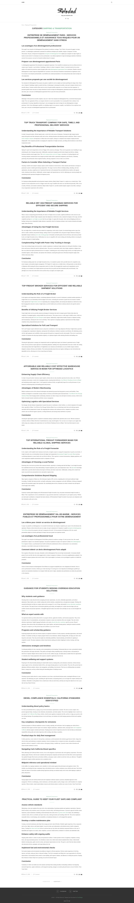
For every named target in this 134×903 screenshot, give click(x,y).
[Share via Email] (81, 113)
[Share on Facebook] (76, 113)
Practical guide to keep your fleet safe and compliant (52, 799)
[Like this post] (74, 113)
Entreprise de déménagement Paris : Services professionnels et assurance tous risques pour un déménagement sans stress (52, 37)
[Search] (111, 2)
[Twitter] (68, 18)
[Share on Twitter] (78, 113)
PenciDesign (80, 897)
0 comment (36, 112)
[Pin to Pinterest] (79, 113)
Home (23, 2)
